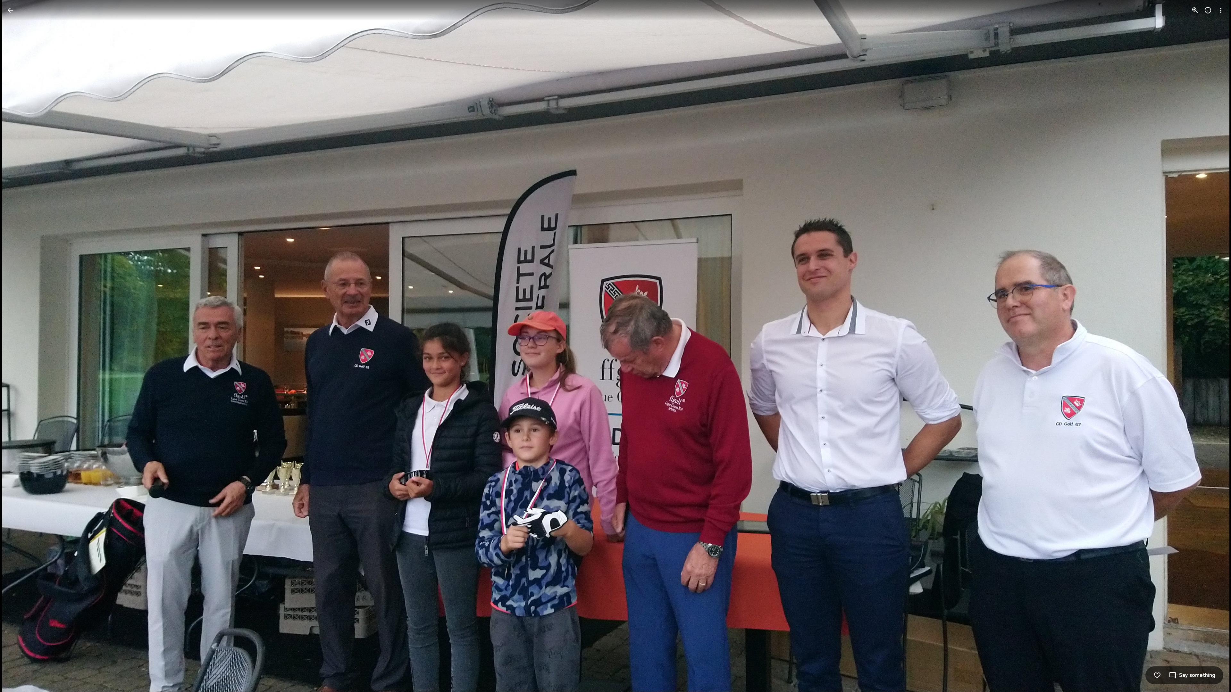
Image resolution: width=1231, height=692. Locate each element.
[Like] (1157, 675)
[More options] (1220, 10)
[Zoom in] (1195, 10)
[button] (18, 346)
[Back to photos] (10, 10)
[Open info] (1208, 10)
